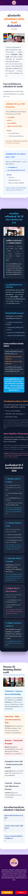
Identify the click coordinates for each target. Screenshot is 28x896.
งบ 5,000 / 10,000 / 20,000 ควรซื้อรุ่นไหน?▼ (13, 828)
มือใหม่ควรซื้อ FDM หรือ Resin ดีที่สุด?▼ (13, 818)
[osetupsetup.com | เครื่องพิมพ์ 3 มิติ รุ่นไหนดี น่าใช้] (14, 2)
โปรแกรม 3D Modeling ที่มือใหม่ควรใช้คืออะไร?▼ (13, 838)
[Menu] (2, 3)
